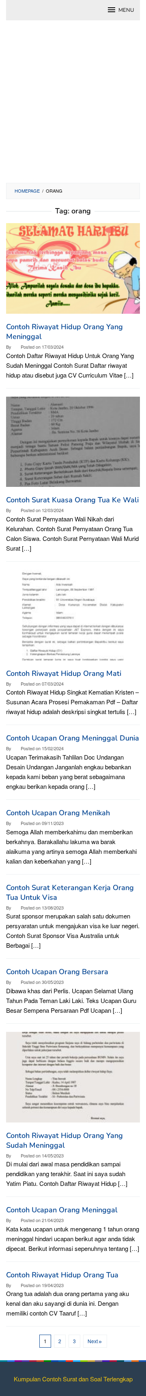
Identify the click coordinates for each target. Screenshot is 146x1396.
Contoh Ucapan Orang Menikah (58, 813)
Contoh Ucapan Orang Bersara (57, 972)
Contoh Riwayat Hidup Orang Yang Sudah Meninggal (64, 1140)
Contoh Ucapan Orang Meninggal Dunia (72, 738)
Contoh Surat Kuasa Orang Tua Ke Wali (72, 500)
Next (93, 1340)
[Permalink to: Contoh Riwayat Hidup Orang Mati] (73, 618)
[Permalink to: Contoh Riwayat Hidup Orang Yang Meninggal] (73, 271)
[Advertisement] (73, 106)
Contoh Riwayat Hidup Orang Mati (63, 673)
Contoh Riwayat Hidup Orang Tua (62, 1275)
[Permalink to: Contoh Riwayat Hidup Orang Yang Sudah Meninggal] (73, 1080)
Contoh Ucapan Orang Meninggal (62, 1210)
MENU (126, 10)
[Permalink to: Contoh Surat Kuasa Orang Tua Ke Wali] (73, 445)
